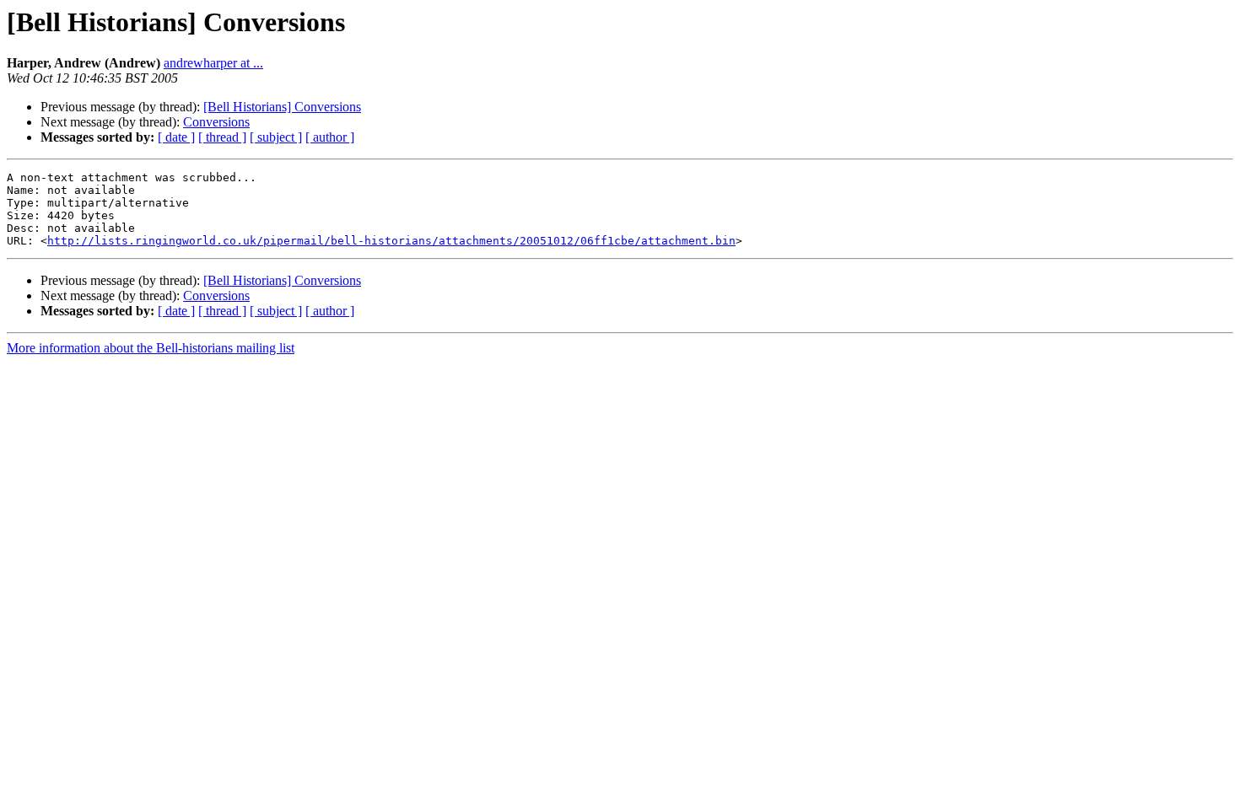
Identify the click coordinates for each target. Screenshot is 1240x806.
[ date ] (176, 137)
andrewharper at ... (213, 63)
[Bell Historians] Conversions (282, 106)
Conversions (216, 122)
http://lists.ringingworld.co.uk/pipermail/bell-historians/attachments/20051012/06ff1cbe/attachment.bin (391, 240)
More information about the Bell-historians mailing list (150, 348)
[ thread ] (222, 137)
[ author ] (329, 137)
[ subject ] (276, 137)
